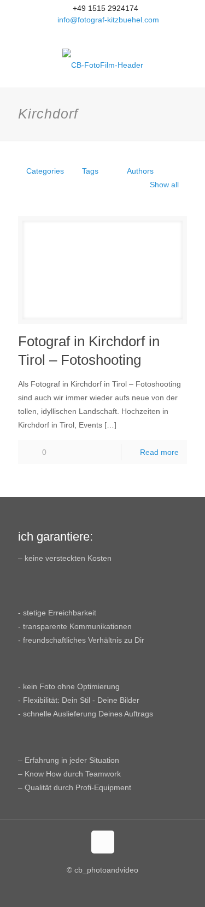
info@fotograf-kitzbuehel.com (108, 19)
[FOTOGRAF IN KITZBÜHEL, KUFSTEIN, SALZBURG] (102, 64)
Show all (164, 184)
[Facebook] (88, 33)
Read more (159, 452)
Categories (45, 171)
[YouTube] (102, 33)
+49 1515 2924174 (105, 8)
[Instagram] (116, 33)
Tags (90, 171)
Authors (140, 171)
